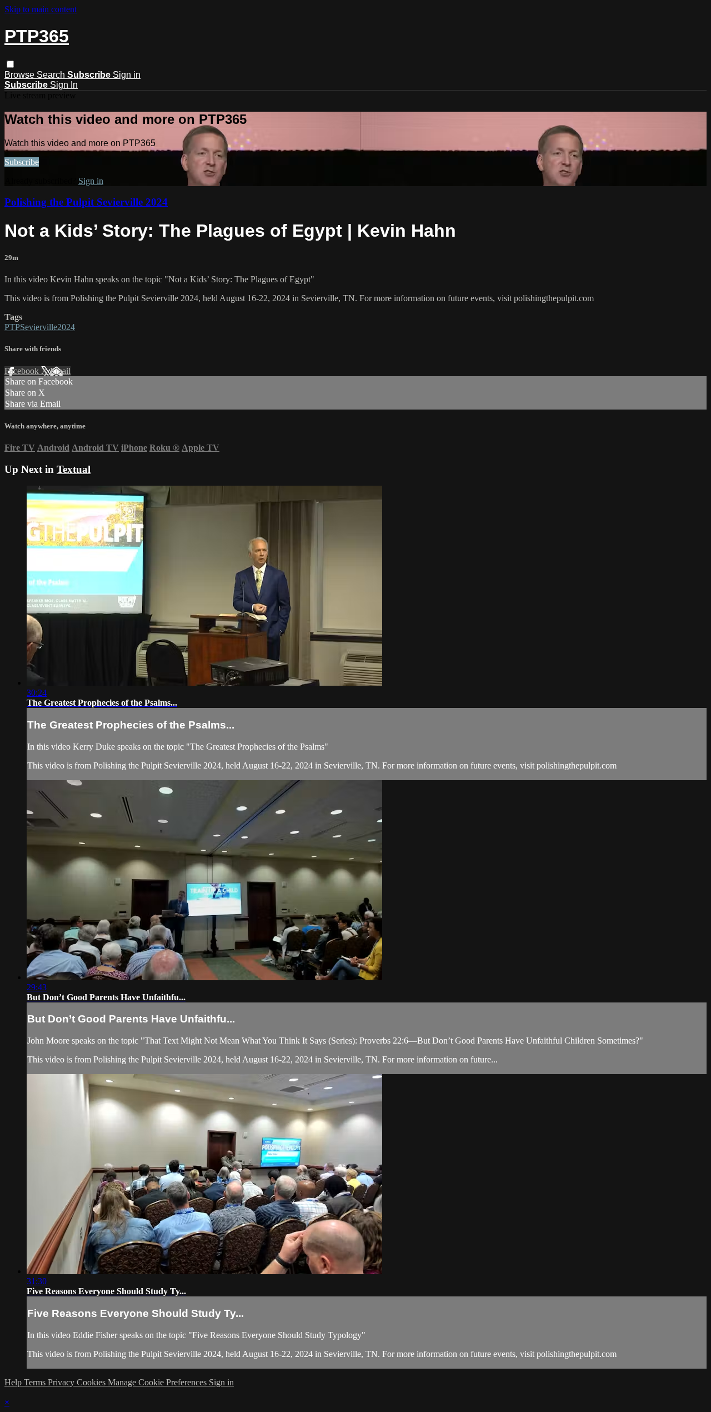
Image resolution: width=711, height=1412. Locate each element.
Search (52, 74)
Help (14, 1382)
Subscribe (21, 162)
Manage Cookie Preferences (158, 1382)
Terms (36, 1382)
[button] (10, 64)
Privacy (62, 1382)
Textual (74, 469)
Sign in (127, 74)
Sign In (64, 84)
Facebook (22, 371)
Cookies (92, 1382)
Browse (20, 74)
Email (60, 371)
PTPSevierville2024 (39, 327)
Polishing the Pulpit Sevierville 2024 (86, 202)
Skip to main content (40, 9)
